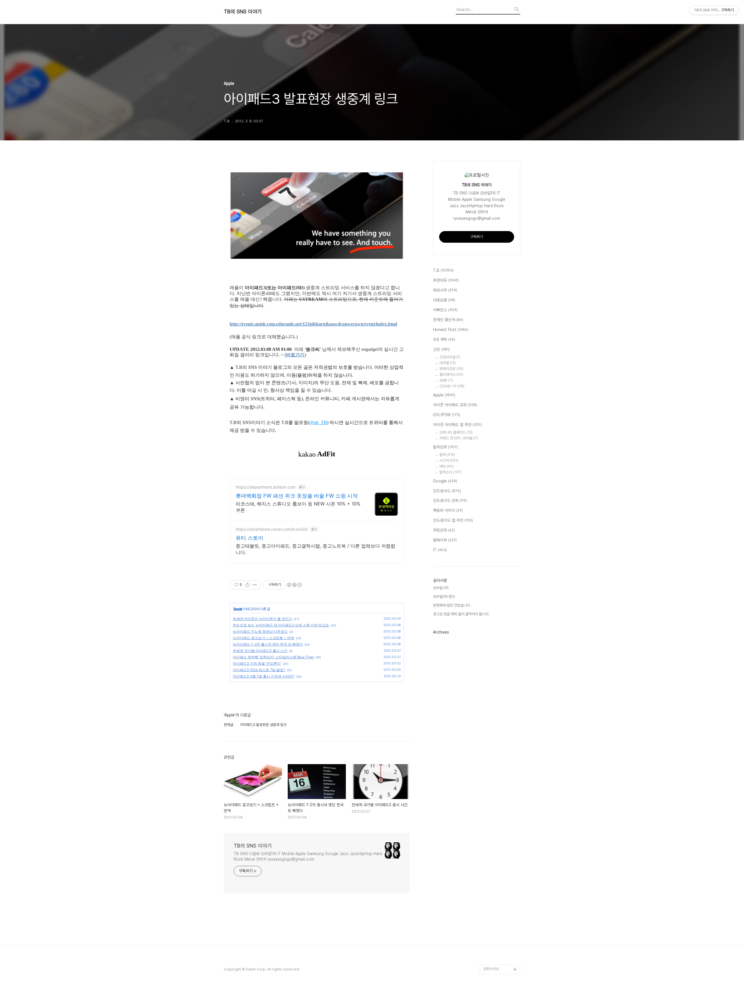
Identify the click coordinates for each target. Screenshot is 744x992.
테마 (446, 466)
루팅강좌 (444, 530)
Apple (237, 609)
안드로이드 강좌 (450, 500)
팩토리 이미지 (448, 510)
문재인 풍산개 (448, 319)
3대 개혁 (444, 339)
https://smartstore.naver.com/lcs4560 (272, 529)
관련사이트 (491, 969)
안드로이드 (447, 491)
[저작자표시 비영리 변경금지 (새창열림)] (294, 584)
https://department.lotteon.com (266, 487)
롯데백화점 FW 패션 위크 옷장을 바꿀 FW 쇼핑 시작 (297, 496)
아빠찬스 (445, 310)
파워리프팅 (451, 369)
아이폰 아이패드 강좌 (455, 405)
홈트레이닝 (451, 374)
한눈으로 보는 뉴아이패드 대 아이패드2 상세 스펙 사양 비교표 (281, 625)
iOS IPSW (446, 414)
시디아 (448, 460)
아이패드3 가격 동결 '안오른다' (257, 663)
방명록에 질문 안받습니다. (452, 605)
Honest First (450, 329)
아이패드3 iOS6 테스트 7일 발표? (259, 670)
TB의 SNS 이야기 (243, 12)
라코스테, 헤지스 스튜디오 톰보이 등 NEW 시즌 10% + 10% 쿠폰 (298, 507)
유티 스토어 (249, 538)
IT (440, 550)
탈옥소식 (450, 472)
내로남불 (444, 300)
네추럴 (447, 363)
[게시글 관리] (254, 584)
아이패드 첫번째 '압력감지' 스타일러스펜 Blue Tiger (273, 657)
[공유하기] (247, 584)
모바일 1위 (440, 588)
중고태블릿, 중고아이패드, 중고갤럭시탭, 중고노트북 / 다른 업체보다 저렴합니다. (315, 549)
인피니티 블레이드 (456, 432)
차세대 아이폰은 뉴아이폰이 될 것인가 (262, 618)
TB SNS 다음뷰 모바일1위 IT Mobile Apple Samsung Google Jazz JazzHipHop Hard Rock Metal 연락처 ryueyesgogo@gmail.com (308, 856)
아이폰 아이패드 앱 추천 (457, 424)
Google (445, 481)
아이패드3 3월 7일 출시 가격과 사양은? (263, 676)
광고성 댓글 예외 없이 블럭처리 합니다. (461, 614)
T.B (443, 270)
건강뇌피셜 (449, 357)
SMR (446, 380)
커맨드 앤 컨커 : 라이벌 (458, 438)
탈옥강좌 (445, 447)
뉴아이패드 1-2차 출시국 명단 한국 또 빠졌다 (268, 644)
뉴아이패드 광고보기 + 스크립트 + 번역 (263, 638)
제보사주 (445, 290)
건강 (441, 349)
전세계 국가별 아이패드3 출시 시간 (260, 650)
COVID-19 (451, 386)
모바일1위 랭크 (444, 596)
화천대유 (446, 280)
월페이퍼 (445, 540)
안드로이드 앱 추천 (453, 520)
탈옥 (447, 455)
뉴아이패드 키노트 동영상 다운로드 (260, 631)
